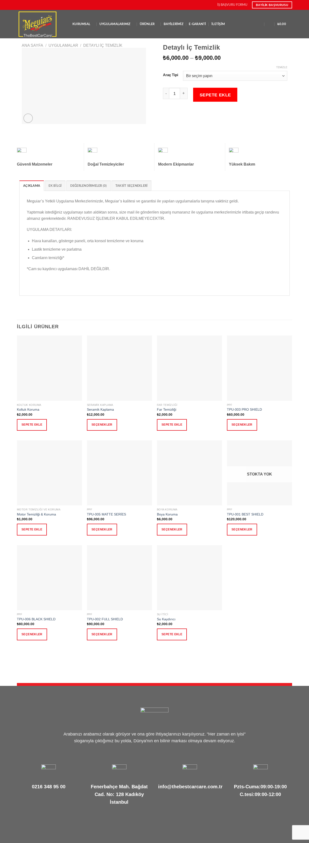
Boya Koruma (167, 514)
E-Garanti (197, 24)
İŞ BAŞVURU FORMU (232, 4)
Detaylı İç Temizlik (102, 45)
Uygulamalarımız (115, 24)
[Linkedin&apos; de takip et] (42, 5)
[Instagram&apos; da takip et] (23, 5)
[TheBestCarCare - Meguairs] (41, 24)
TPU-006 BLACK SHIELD (36, 619)
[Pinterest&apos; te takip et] (37, 5)
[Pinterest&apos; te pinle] (183, 115)
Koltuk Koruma (28, 409)
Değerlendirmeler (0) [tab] (88, 185)
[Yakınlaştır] (28, 118)
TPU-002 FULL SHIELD (105, 619)
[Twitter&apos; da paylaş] (172, 115)
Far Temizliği (166, 409)
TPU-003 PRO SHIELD (244, 409)
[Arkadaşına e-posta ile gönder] (178, 115)
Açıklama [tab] (31, 185)
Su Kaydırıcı (166, 619)
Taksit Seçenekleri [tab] (131, 185)
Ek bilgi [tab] (55, 185)
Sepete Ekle (215, 94)
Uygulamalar (63, 45)
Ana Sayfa (32, 45)
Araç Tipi (170, 75)
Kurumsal (81, 24)
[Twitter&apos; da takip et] (28, 5)
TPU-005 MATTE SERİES (106, 514)
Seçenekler (101, 424)
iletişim (218, 24)
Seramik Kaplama (100, 409)
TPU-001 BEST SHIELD (245, 514)
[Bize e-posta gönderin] (33, 5)
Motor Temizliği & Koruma (36, 514)
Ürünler (147, 24)
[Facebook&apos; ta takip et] (19, 5)
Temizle (281, 67)
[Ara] (260, 24)
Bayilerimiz (173, 24)
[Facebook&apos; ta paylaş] (166, 115)
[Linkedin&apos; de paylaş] (189, 115)
